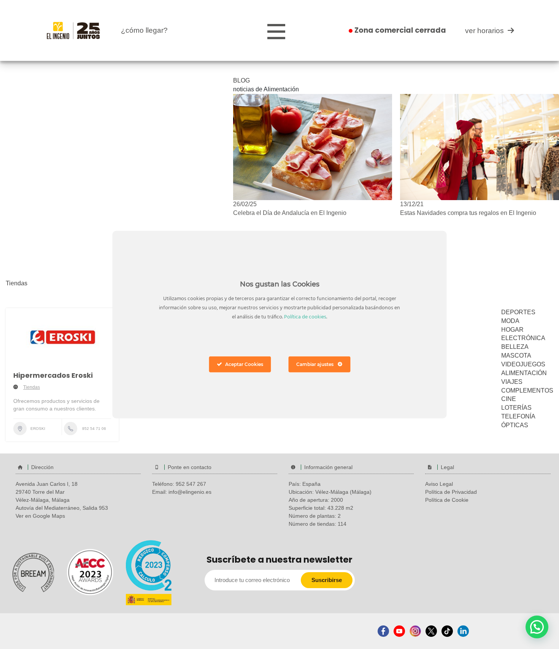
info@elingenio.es (189, 492)
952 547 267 (191, 484)
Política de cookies (305, 316)
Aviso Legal (439, 484)
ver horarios (484, 31)
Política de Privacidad (451, 492)
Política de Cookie (446, 500)
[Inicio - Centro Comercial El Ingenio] (73, 30)
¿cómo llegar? (144, 30)
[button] (537, 627)
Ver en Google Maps (40, 516)
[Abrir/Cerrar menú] (276, 32)
